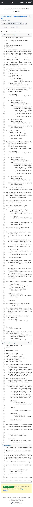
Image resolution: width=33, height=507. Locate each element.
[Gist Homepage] (12, 3)
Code (5, 27)
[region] (16, 189)
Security (14, 497)
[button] (22, 23)
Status (18, 497)
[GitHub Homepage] (12, 503)
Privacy (9, 497)
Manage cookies (19, 499)
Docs (29, 497)
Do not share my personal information (16, 500)
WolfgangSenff (6, 16)
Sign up (28, 2)
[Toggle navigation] (2, 3)
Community (23, 497)
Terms (4, 497)
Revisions (14, 27)
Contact (12, 499)
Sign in (22, 2)
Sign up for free (8, 486)
